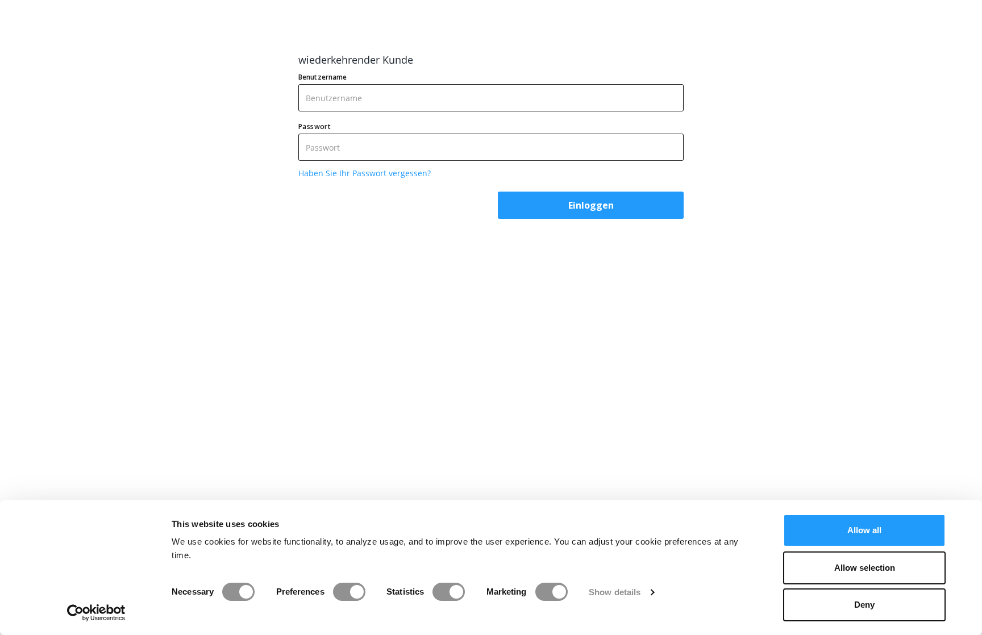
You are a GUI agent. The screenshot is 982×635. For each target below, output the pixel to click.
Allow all (864, 530)
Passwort (314, 126)
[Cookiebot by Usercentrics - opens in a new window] (96, 612)
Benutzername (322, 77)
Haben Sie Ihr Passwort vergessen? (364, 173)
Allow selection (864, 567)
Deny (864, 604)
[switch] (349, 592)
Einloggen (591, 205)
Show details (614, 592)
